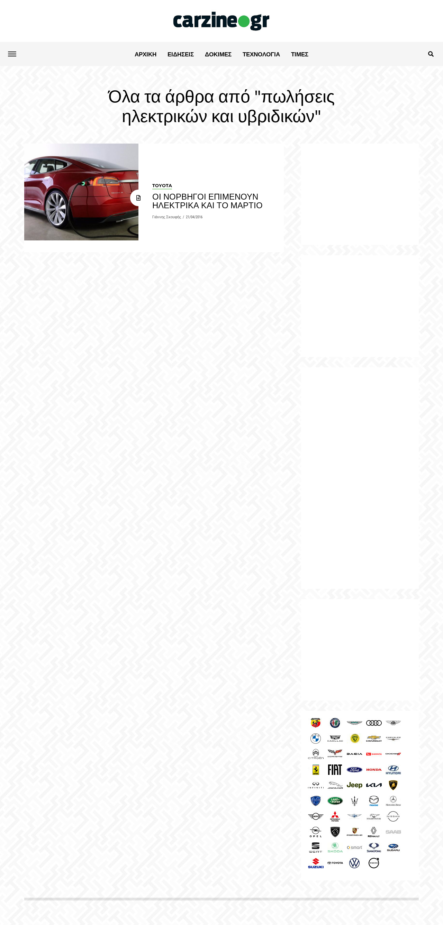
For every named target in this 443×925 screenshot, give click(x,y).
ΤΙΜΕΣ (299, 54)
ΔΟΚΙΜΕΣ (218, 54)
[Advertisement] (360, 478)
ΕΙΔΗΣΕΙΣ (181, 54)
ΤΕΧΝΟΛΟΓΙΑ (261, 54)
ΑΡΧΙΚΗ (145, 54)
